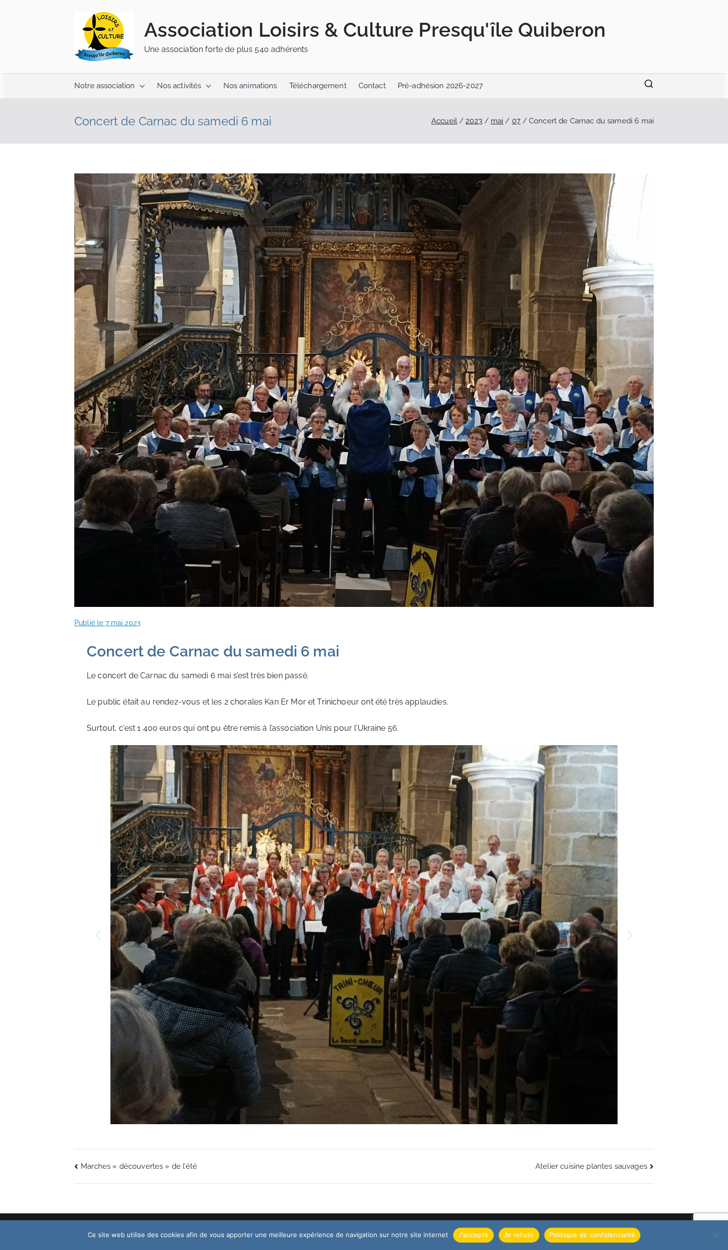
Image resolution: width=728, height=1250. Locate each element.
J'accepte (473, 1235)
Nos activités (179, 85)
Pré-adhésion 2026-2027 (440, 85)
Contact (372, 85)
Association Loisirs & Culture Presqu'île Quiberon (375, 29)
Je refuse (519, 1235)
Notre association (104, 85)
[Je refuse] (716, 1235)
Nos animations (250, 85)
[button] (140, 86)
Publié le (107, 623)
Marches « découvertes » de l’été (139, 1166)
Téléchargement (318, 85)
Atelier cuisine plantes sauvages (591, 1166)
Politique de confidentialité (592, 1235)
